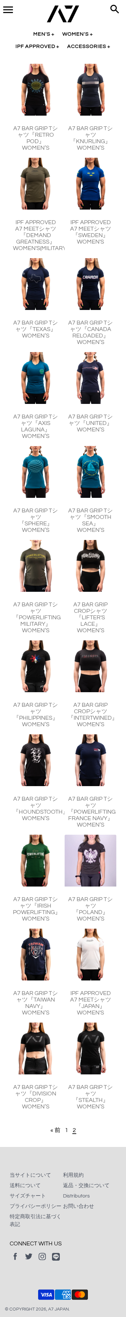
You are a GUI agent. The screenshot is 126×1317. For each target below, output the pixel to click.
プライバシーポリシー (35, 1206)
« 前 (55, 1130)
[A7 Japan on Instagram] (42, 1261)
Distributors (76, 1195)
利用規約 (73, 1175)
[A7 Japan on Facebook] (15, 1261)
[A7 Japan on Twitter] (28, 1261)
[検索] (115, 10)
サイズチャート (28, 1195)
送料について (25, 1185)
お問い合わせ (78, 1206)
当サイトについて (30, 1175)
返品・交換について (86, 1185)
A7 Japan (58, 1309)
